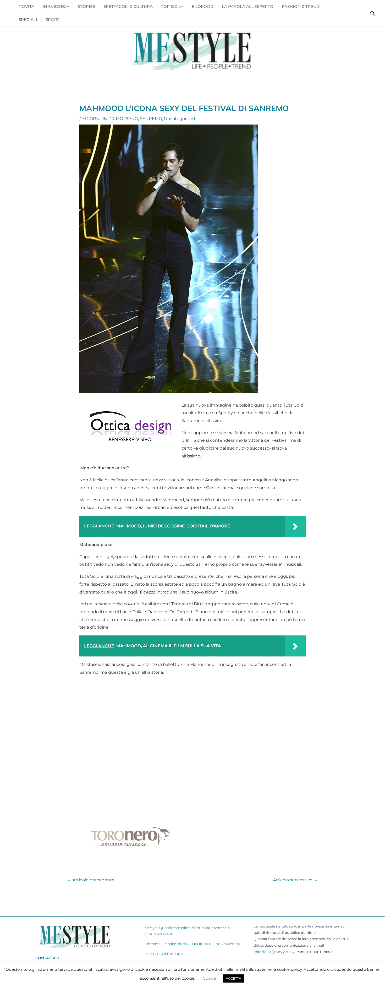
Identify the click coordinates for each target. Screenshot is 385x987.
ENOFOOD (202, 6)
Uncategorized (179, 118)
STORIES (86, 6)
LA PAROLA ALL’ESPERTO (247, 6)
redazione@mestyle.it (272, 952)
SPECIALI (28, 19)
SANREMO (151, 118)
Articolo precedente (90, 876)
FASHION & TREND (301, 6)
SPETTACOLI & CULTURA (128, 6)
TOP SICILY (172, 6)
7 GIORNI (91, 118)
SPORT (52, 19)
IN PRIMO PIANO (120, 118)
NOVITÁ (26, 6)
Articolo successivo (295, 876)
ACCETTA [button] (233, 978)
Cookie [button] (209, 978)
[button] (373, 13)
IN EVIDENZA (56, 6)
